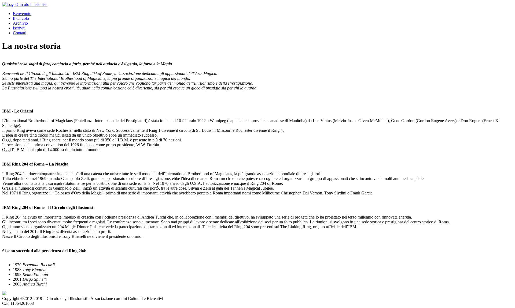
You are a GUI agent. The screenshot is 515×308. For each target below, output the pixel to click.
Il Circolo (21, 18)
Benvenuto (22, 13)
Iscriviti (19, 28)
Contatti (19, 33)
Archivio (20, 23)
